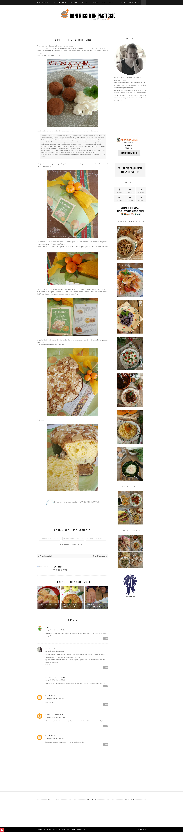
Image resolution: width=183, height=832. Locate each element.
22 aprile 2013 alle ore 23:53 (55, 630)
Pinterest (119, 200)
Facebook (119, 192)
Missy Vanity (51, 648)
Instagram (141, 192)
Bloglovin (130, 200)
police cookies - (81, 829)
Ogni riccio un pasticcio (50, 829)
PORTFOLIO (85, 2)
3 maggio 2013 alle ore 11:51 (54, 699)
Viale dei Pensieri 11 (55, 715)
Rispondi (105, 638)
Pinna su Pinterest (97, 538)
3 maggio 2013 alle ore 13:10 (55, 717)
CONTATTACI (106, 2)
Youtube (140, 200)
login (87, 829)
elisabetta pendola (55, 677)
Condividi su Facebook (50, 538)
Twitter (130, 192)
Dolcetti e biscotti (78, 544)
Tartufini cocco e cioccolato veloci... (71, 605)
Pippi (47, 627)
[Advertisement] (127, 120)
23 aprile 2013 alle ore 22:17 (54, 651)
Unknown (50, 696)
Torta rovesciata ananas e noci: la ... (95, 605)
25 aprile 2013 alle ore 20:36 (55, 680)
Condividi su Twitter (74, 538)
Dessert (68, 544)
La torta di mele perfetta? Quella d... (48, 605)
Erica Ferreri (57, 567)
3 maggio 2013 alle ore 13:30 (55, 739)
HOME (39, 2)
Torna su (141, 829)
